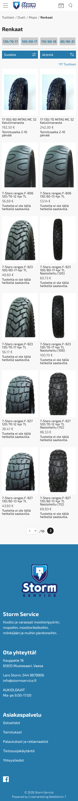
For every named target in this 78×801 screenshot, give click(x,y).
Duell (21, 17)
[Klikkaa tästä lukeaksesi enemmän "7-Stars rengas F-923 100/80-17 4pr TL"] (20, 239)
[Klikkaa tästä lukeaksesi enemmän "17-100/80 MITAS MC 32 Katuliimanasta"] (20, 92)
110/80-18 (48, 41)
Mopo (33, 17)
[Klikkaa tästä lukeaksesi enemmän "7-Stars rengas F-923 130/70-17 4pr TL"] (20, 316)
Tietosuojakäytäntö (19, 751)
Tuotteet (8, 17)
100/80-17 (29, 41)
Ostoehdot (11, 722)
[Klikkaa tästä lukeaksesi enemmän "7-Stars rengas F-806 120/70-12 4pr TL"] (20, 166)
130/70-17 (10, 41)
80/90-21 (67, 41)
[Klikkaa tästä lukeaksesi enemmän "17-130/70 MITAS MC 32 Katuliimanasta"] (58, 92)
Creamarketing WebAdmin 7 (47, 796)
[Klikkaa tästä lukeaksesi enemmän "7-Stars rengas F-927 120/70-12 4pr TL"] (20, 393)
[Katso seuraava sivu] (50, 531)
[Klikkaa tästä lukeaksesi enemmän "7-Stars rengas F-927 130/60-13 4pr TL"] (20, 470)
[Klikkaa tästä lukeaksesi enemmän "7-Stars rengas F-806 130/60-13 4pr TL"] (58, 166)
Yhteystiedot (13, 760)
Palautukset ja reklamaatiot (25, 741)
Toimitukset (12, 732)
